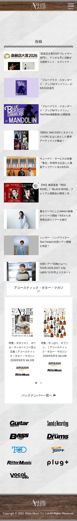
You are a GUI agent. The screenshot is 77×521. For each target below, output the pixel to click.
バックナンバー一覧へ (37, 395)
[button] (36, 383)
